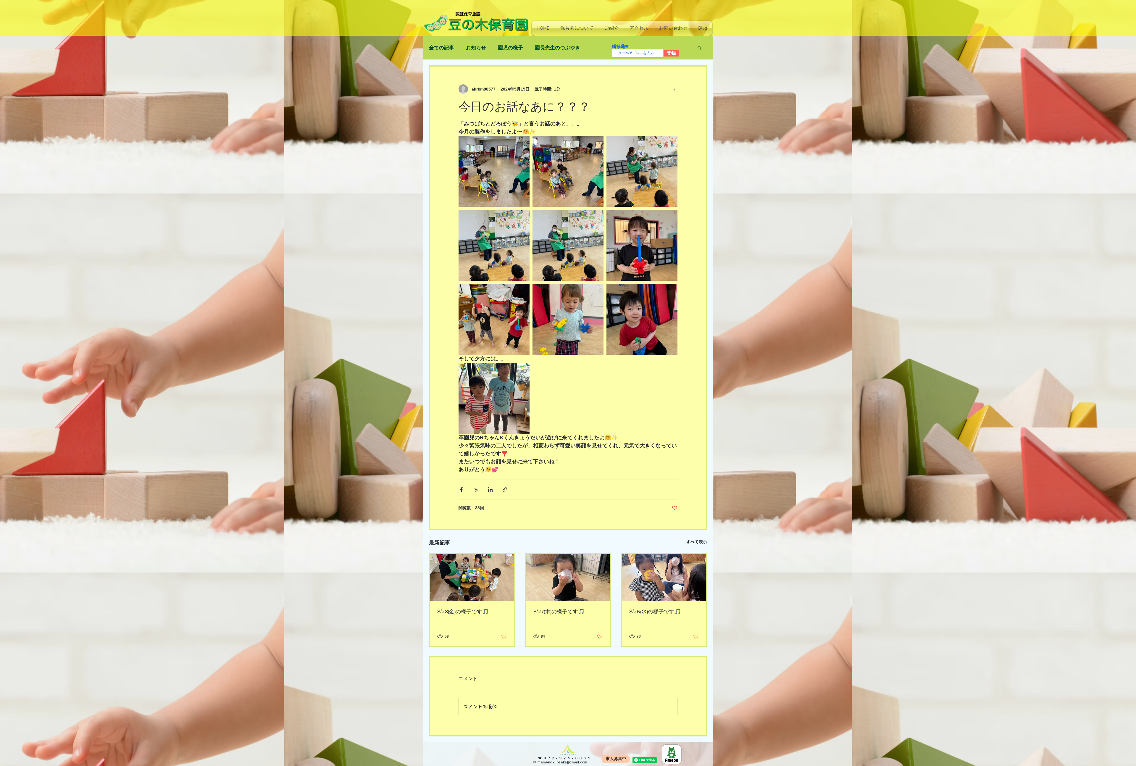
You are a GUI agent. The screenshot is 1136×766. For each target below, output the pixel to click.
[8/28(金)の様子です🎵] (472, 577)
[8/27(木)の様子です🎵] (568, 577)
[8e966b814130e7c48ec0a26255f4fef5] (672, 754)
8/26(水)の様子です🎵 (655, 612)
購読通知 (621, 46)
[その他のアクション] (673, 89)
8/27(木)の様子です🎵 (559, 612)
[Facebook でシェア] (461, 489)
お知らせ (476, 48)
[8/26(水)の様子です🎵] (664, 577)
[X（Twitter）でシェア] (476, 489)
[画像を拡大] (494, 171)
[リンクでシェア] (505, 489)
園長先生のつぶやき (557, 48)
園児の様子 (510, 48)
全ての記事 (441, 48)
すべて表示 (696, 541)
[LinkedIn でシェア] (490, 489)
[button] (577, 28)
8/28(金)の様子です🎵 (463, 612)
